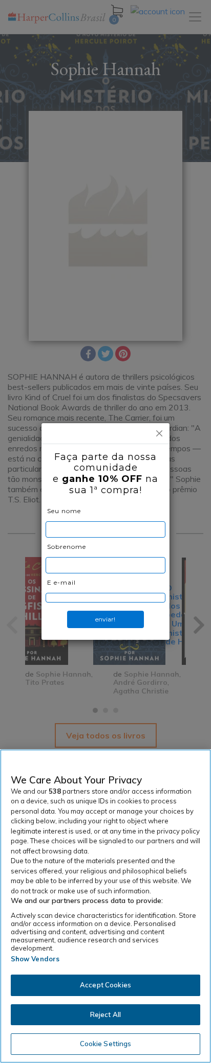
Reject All (105, 1014)
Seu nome (64, 511)
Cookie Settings (106, 1043)
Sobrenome (66, 546)
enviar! (105, 619)
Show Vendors (35, 959)
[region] (105, 906)
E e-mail (61, 582)
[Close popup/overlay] (159, 433)
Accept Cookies (105, 985)
